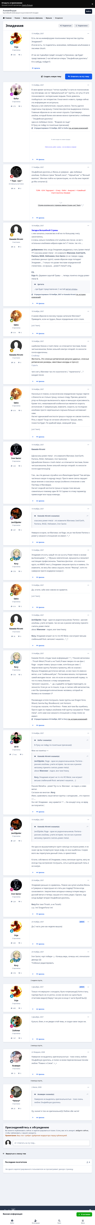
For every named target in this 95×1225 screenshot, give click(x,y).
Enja (16, 47)
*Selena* (16, 1101)
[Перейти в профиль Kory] (16, 554)
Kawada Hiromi (16, 239)
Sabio (16, 325)
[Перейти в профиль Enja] (16, 38)
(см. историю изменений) (78, 128)
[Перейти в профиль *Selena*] (16, 1091)
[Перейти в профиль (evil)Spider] (16, 513)
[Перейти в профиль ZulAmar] (16, 1021)
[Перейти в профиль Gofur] (16, 89)
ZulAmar (16, 1030)
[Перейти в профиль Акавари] (16, 1056)
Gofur (16, 98)
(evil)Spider (16, 522)
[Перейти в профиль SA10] (16, 737)
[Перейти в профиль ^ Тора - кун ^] (16, 172)
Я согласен (85, 1214)
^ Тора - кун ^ (16, 181)
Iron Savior (16, 458)
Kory (16, 563)
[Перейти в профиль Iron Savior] (16, 449)
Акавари (16, 1065)
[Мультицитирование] (32, 159)
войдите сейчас (82, 1130)
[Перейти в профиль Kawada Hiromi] (16, 230)
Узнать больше (6, 4)
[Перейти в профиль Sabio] (16, 316)
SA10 (16, 747)
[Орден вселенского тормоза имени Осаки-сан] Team (59, 205)
